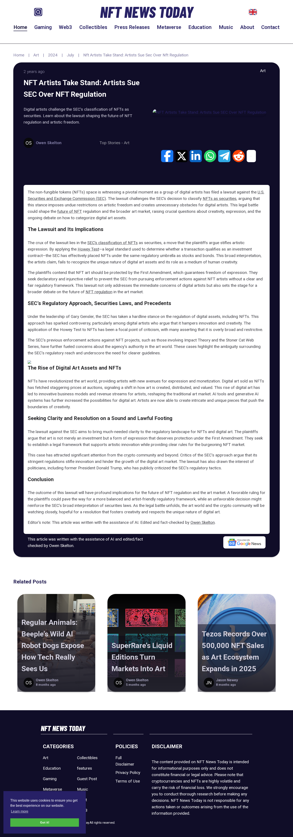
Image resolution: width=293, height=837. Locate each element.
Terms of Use (127, 781)
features (84, 768)
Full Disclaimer (124, 761)
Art (36, 55)
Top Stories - (112, 142)
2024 (52, 55)
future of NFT (69, 211)
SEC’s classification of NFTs (112, 242)
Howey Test (88, 249)
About (247, 27)
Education (199, 27)
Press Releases (132, 27)
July (70, 55)
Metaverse (169, 27)
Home (20, 27)
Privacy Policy (127, 772)
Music (226, 27)
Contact (270, 27)
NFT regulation (99, 291)
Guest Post (87, 778)
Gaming (43, 27)
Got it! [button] (44, 822)
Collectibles (93, 27)
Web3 (65, 27)
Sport (82, 799)
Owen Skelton (202, 522)
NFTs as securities (219, 198)
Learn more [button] (19, 811)
